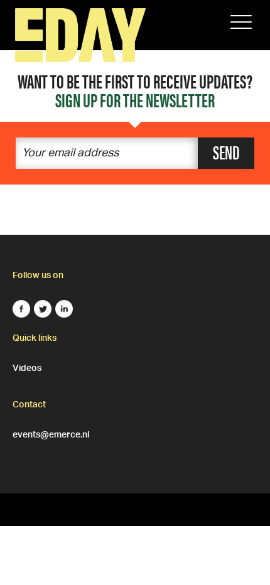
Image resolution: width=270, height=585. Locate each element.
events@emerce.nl (51, 433)
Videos (27, 366)
